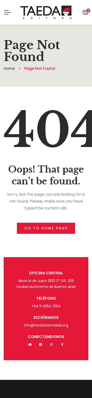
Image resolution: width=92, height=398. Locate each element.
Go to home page (46, 228)
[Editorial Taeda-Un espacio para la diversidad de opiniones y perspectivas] (46, 12)
